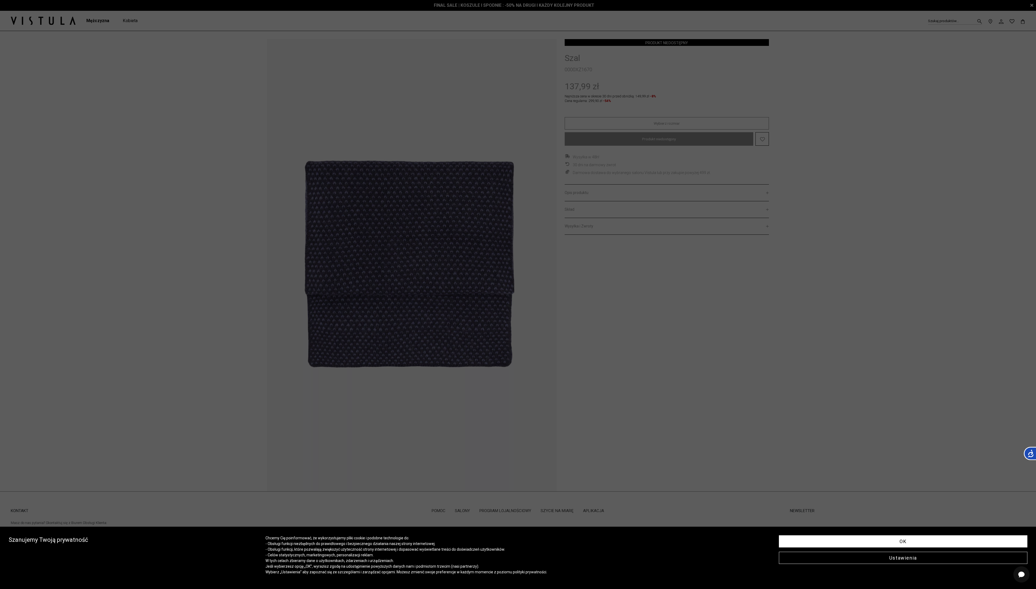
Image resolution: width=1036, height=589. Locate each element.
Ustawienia (903, 558)
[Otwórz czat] (1021, 574)
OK (902, 541)
